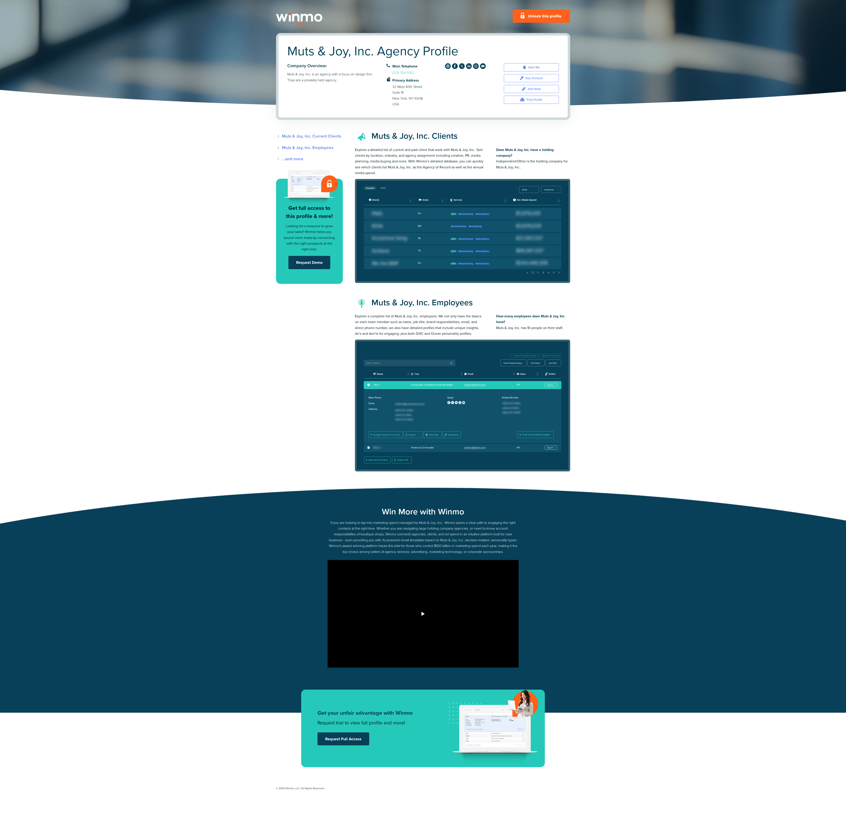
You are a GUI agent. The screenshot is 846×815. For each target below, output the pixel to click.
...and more (292, 159)
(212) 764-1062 (403, 72)
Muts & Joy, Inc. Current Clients (311, 136)
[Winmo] (309, 19)
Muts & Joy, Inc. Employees (307, 147)
